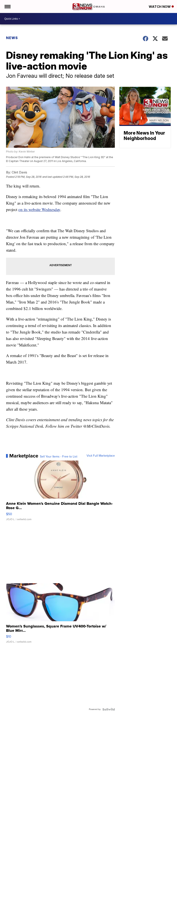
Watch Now (160, 7)
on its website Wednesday (39, 209)
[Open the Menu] (7, 6)
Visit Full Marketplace (101, 455)
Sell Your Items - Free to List (58, 456)
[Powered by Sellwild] (108, 709)
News (12, 38)
